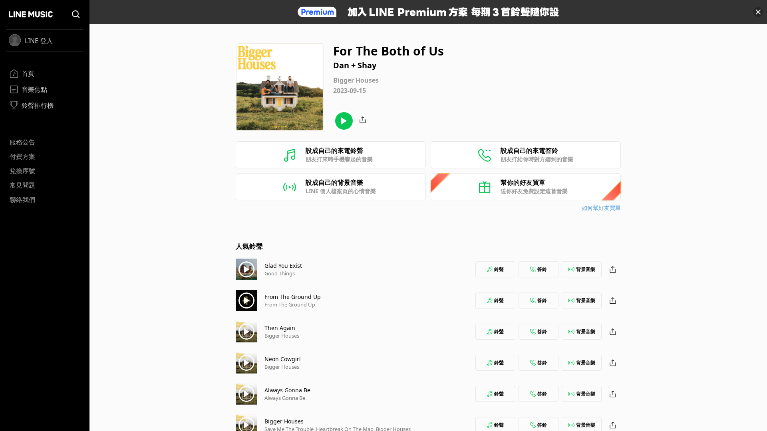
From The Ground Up (292, 297)
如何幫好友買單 (601, 208)
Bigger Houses (281, 335)
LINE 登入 (39, 40)
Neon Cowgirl (282, 359)
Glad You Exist (283, 265)
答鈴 (542, 269)
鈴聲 (499, 269)
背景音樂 (585, 269)
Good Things (279, 273)
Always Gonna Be (287, 390)
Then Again (279, 328)
